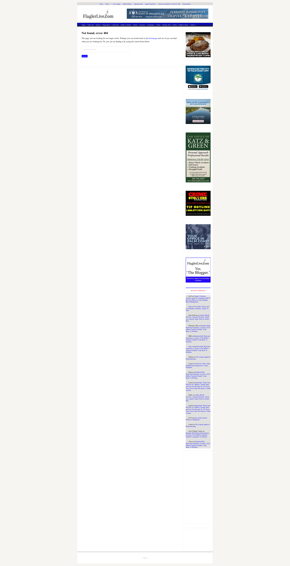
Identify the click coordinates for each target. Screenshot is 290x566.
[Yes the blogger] (198, 281)
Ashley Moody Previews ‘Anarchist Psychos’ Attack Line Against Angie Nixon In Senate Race (197, 318)
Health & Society (183, 25)
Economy (142, 25)
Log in (145, 558)
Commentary (150, 25)
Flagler (83, 25)
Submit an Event (138, 4)
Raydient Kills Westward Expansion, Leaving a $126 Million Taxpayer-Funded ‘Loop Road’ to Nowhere (198, 328)
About (107, 4)
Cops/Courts (115, 25)
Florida (175, 25)
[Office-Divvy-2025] (198, 248)
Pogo (190, 306)
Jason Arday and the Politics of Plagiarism (196, 419)
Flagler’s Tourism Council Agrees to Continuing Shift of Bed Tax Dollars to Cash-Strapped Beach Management (198, 299)
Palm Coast (91, 25)
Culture (158, 25)
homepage (153, 38)
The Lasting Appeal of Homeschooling (198, 358)
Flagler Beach (106, 25)
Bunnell (98, 25)
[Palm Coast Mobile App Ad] (198, 89)
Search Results (186, 4)
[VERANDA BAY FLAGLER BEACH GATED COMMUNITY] (198, 122)
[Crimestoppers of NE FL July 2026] (198, 214)
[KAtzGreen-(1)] (198, 181)
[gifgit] (198, 56)
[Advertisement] (198, 487)
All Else (192, 25)
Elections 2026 (167, 25)
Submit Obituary (127, 4)
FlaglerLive (102, 14)
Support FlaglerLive (150, 4)
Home (101, 4)
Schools (135, 25)
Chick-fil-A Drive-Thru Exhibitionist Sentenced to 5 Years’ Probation (198, 366)
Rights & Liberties (126, 25)
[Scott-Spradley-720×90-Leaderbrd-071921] (167, 17)
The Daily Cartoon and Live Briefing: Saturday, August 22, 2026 (197, 308)
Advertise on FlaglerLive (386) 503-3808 (169, 4)
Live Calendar (116, 4)
